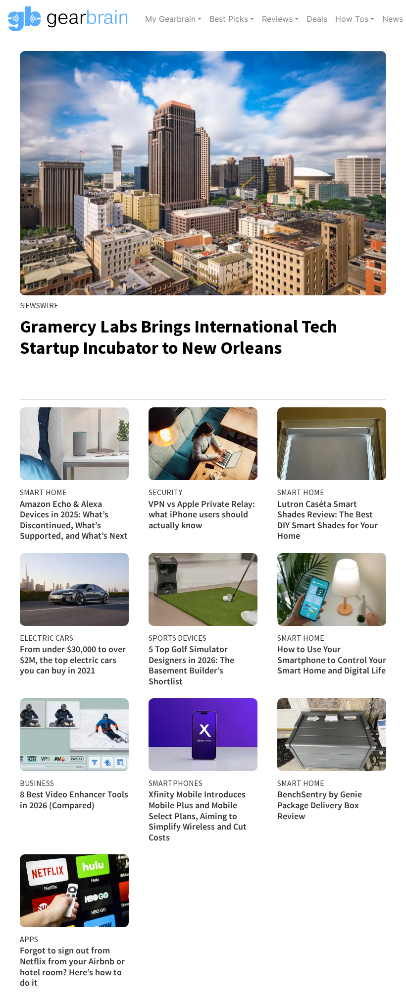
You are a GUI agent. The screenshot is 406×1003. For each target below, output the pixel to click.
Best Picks (228, 19)
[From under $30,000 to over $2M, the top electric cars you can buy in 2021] (74, 589)
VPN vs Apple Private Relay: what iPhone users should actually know (202, 514)
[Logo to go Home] (70, 19)
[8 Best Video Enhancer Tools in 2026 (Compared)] (74, 734)
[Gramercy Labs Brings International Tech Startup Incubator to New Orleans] (203, 173)
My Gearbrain (170, 19)
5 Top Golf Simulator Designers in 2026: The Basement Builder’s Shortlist (191, 665)
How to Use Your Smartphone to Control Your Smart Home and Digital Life (331, 659)
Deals (316, 19)
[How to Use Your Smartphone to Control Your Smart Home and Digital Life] (331, 589)
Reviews (277, 19)
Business (37, 783)
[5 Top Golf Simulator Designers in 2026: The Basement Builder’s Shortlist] (203, 589)
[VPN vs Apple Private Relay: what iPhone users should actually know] (203, 443)
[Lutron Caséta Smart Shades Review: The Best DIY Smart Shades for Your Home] (331, 443)
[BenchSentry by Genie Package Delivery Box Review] (331, 734)
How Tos (351, 19)
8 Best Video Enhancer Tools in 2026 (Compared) (74, 799)
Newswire (39, 305)
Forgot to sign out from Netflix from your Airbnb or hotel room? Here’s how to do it (72, 966)
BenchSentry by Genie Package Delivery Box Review (319, 804)
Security (165, 492)
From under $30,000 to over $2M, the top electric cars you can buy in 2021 (73, 659)
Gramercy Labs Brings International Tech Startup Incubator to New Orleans (178, 337)
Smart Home (43, 492)
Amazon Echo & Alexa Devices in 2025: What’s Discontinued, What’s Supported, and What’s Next (74, 520)
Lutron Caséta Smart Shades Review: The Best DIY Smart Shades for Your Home (327, 520)
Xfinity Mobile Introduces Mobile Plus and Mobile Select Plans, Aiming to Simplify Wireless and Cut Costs (198, 815)
